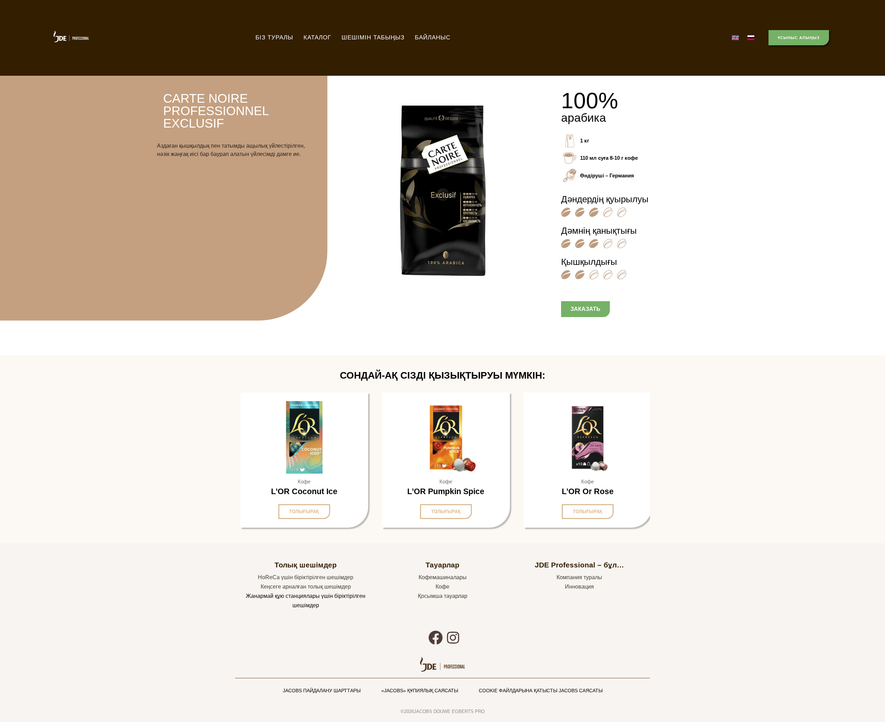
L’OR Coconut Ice (304, 491)
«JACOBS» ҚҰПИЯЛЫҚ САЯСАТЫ (419, 690)
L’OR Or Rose (588, 491)
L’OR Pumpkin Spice (445, 491)
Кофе (442, 587)
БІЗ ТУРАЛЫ (274, 37)
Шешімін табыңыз (373, 37)
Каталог (317, 37)
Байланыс (432, 37)
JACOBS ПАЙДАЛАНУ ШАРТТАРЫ (322, 690)
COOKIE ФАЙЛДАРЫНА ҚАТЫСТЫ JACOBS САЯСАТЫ (541, 690)
